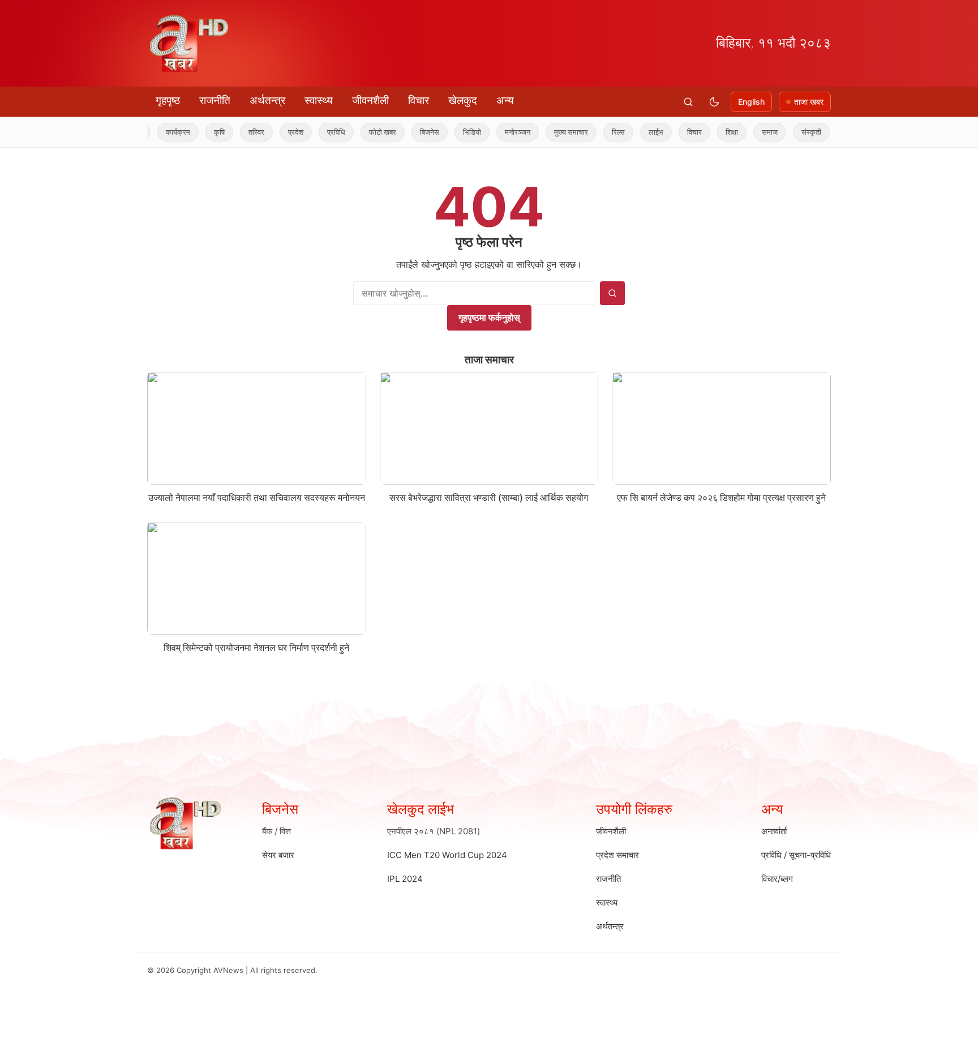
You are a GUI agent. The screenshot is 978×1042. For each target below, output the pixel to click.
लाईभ (636, 131)
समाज (750, 131)
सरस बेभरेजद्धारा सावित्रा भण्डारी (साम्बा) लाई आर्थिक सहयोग (488, 497)
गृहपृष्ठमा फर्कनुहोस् (489, 317)
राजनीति (214, 100)
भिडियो (452, 131)
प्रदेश (276, 131)
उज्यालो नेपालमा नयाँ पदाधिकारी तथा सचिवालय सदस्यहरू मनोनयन (256, 497)
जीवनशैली (370, 100)
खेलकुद (462, 100)
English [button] (751, 101)
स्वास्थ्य (318, 100)
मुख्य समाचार (551, 131)
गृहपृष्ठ (168, 100)
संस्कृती (791, 131)
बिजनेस (409, 131)
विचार (418, 100)
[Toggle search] (688, 102)
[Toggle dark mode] (714, 102)
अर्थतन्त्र (267, 100)
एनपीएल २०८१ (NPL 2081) (433, 831)
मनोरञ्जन (498, 131)
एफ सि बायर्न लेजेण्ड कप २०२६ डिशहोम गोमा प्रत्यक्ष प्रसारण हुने (721, 497)
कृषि (199, 131)
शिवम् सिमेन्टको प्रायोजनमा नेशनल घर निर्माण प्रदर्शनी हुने (256, 647)
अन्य (505, 100)
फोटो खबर (362, 131)
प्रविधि (316, 131)
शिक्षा (712, 131)
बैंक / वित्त (276, 831)
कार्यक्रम (158, 131)
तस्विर (236, 131)
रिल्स (598, 131)
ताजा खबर (808, 101)
